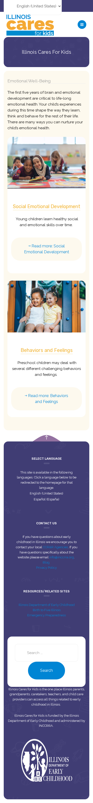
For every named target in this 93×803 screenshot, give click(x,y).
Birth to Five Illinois (47, 610)
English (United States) (46, 493)
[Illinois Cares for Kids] (30, 24)
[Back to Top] (46, 437)
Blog (46, 562)
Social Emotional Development (46, 206)
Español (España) (46, 499)
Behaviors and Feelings (47, 350)
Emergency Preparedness (46, 615)
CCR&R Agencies (55, 547)
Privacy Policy (46, 567)
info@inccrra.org (61, 557)
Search (46, 670)
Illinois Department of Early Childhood (47, 605)
